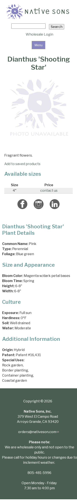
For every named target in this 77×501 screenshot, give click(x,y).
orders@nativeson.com (38, 432)
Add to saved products (22, 164)
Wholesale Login (39, 34)
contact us (49, 191)
